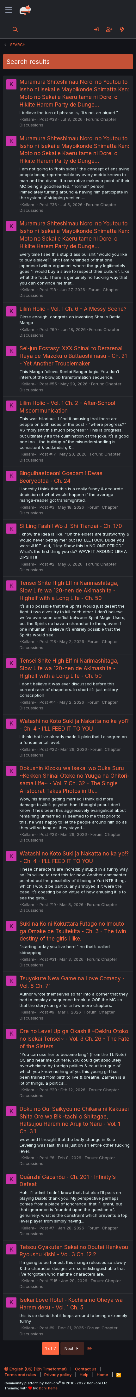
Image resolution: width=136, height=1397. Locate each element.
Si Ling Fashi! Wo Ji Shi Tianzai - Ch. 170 (71, 526)
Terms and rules (20, 1374)
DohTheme (48, 1388)
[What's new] (121, 29)
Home (102, 1374)
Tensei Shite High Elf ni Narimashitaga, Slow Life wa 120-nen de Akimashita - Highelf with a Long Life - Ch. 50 (69, 590)
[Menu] (8, 10)
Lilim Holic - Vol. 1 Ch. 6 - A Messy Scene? (73, 309)
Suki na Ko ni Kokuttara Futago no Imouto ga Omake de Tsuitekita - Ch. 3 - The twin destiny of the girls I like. (73, 931)
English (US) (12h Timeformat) (38, 1368)
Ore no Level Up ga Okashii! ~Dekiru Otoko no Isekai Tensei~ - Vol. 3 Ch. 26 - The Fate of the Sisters (74, 1039)
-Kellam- (28, 119)
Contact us (85, 1368)
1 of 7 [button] (50, 1348)
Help (84, 1374)
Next (70, 1348)
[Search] (15, 29)
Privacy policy (57, 1374)
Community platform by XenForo (56, 1383)
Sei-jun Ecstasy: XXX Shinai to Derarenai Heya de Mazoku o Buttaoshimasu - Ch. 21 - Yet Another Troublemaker (73, 356)
